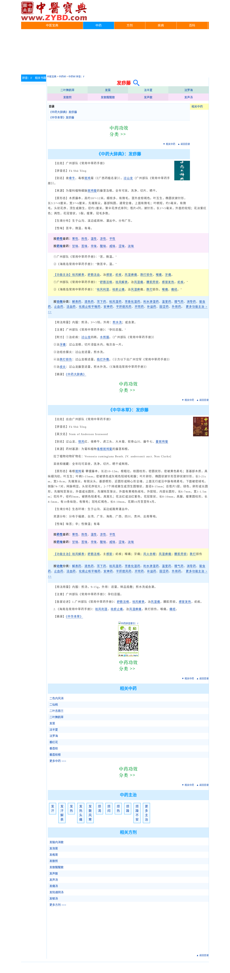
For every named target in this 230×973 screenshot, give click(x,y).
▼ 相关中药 (169, 144)
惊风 (81, 441)
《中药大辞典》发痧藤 (63, 112)
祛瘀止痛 (118, 289)
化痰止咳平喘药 (90, 306)
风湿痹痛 (131, 274)
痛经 (174, 289)
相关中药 (197, 106)
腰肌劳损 (152, 282)
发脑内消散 (56, 842)
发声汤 (188, 97)
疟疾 (118, 274)
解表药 (76, 301)
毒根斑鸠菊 (104, 449)
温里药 (166, 301)
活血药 (71, 306)
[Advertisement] (115, 53)
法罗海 (188, 90)
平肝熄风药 (124, 306)
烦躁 (127, 809)
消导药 (191, 301)
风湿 (162, 554)
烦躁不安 (137, 813)
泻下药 (101, 301)
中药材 (62, 76)
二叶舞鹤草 (67, 90)
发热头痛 (80, 813)
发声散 (148, 97)
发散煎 (67, 97)
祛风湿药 (115, 301)
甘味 (75, 246)
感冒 (109, 274)
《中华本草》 (74, 616)
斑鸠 (87, 178)
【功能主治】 (63, 274)
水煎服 (104, 337)
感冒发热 (168, 282)
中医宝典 (52, 25)
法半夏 (148, 90)
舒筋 (91, 554)
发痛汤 (53, 886)
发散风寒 (90, 813)
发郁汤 (53, 898)
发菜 (108, 90)
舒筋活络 (106, 282)
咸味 (112, 246)
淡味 (131, 246)
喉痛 (159, 274)
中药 (98, 25)
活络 (97, 554)
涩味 (122, 246)
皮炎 (63, 366)
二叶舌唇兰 (56, 710)
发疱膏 (53, 854)
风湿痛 (138, 282)
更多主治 (146, 813)
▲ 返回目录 (184, 144)
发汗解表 (62, 813)
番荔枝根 (55, 754)
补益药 (151, 306)
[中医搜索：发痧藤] (135, 82)
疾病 (161, 25)
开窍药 (139, 306)
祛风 (118, 282)
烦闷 (108, 809)
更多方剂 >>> (57, 904)
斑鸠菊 (92, 190)
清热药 (89, 301)
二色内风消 (56, 698)
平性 (112, 238)
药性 (60, 238)
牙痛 (168, 274)
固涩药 (164, 306)
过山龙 (128, 178)
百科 (192, 25)
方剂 (130, 25)
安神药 (108, 306)
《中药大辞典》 (76, 374)
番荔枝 (53, 748)
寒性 (75, 238)
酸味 (103, 246)
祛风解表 (78, 274)
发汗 (52, 809)
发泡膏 (53, 848)
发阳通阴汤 (56, 892)
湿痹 (137, 289)
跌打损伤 (146, 274)
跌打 (149, 289)
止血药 (58, 306)
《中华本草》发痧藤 (61, 117)
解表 (125, 282)
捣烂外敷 (103, 359)
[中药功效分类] (119, 138)
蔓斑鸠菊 (162, 441)
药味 (60, 246)
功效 (60, 301)
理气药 (179, 301)
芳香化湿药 (132, 301)
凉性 (103, 238)
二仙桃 (53, 704)
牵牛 (72, 178)
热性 (84, 238)
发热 (71, 809)
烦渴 (99, 809)
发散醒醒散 (108, 97)
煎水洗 (117, 322)
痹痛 (168, 554)
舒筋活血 (94, 274)
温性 (94, 238)
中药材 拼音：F (76, 76)
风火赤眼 (149, 554)
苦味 (84, 246)
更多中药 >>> (57, 761)
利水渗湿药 (151, 301)
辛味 (94, 246)
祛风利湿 (103, 289)
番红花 (53, 742)
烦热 (118, 809)
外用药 (176, 306)
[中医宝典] (54, 19)
